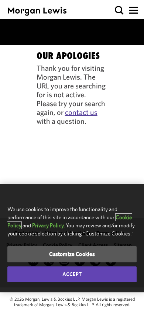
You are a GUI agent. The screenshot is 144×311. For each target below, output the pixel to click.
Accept (72, 274)
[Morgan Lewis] (37, 11)
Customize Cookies (72, 254)
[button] (119, 10)
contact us (81, 112)
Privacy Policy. (48, 225)
